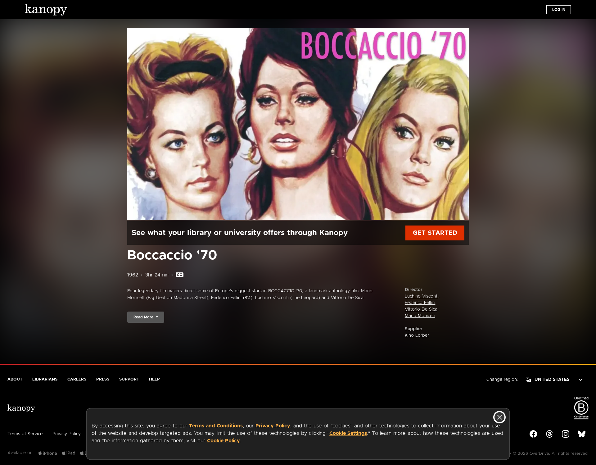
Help (154, 379)
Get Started (435, 233)
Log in (558, 9)
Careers (76, 379)
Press (102, 379)
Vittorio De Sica (421, 309)
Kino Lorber (417, 335)
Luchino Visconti (421, 296)
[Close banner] (499, 417)
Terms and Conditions (216, 425)
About (14, 379)
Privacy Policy (272, 425)
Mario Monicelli (420, 316)
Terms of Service (25, 434)
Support (129, 379)
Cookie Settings (348, 433)
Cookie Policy (223, 440)
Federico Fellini (420, 303)
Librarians (44, 379)
